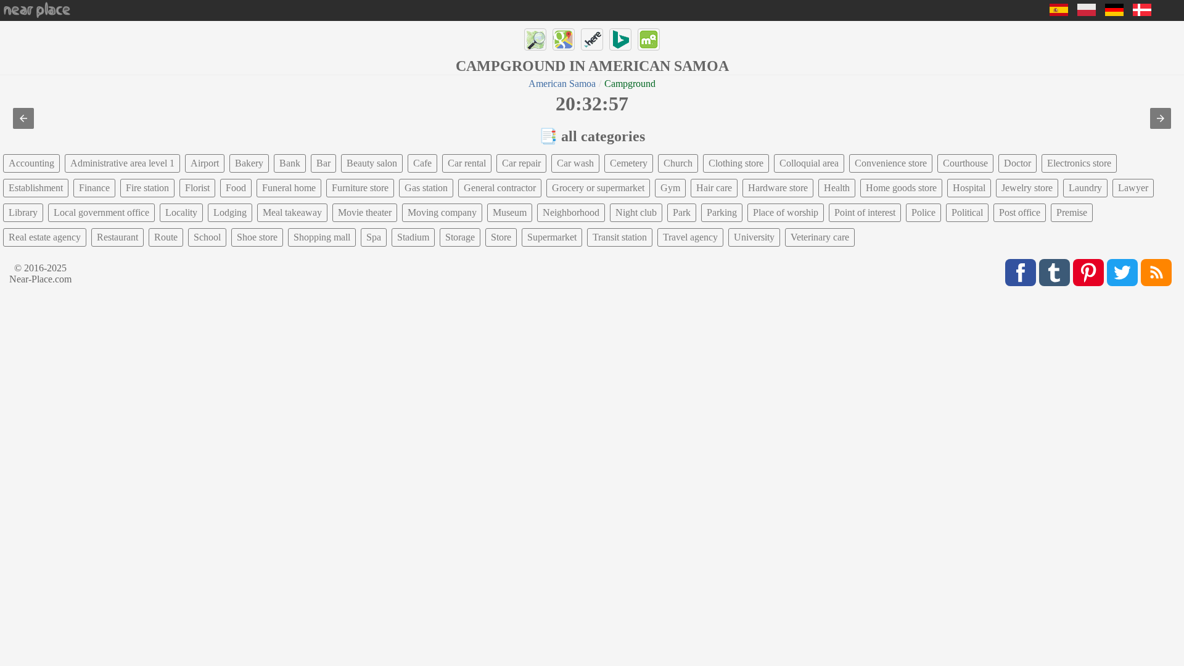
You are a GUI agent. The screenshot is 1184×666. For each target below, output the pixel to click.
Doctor (1017, 163)
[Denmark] (1142, 12)
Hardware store (778, 188)
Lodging (230, 212)
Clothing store (736, 163)
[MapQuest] (649, 39)
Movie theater (365, 212)
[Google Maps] (564, 39)
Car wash (575, 163)
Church (678, 163)
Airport (205, 163)
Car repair (521, 163)
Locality (181, 212)
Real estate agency (45, 237)
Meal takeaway (292, 212)
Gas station (426, 188)
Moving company (442, 212)
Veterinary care (820, 237)
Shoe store (257, 237)
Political (967, 212)
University (754, 237)
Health (837, 188)
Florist (197, 188)
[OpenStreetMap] (535, 39)
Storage (460, 237)
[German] (1114, 12)
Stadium (413, 237)
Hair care (714, 188)
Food (236, 188)
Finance (94, 188)
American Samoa (562, 83)
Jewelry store (1027, 188)
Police (923, 212)
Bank (289, 163)
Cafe (422, 163)
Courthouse (965, 163)
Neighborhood (571, 212)
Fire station (147, 188)
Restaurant (117, 237)
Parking (722, 212)
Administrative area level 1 (122, 163)
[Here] (592, 39)
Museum (510, 212)
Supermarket (552, 237)
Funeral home (289, 188)
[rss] (1156, 272)
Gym (670, 188)
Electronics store (1079, 163)
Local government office (101, 212)
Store (501, 237)
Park (682, 212)
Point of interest (864, 212)
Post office (1019, 212)
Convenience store (891, 163)
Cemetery (629, 163)
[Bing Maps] (620, 39)
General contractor (500, 188)
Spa (373, 237)
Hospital (969, 188)
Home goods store (901, 188)
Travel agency (690, 237)
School (207, 237)
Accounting (31, 163)
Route (166, 237)
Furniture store (360, 188)
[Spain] (1059, 12)
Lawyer (1133, 188)
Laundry (1085, 188)
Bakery (249, 163)
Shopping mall (322, 237)
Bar (323, 163)
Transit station (620, 237)
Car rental (467, 163)
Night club (636, 212)
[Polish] (1086, 12)
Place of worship (785, 212)
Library (23, 212)
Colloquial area (809, 163)
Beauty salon (372, 163)
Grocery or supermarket (598, 188)
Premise (1071, 212)
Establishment (36, 188)
